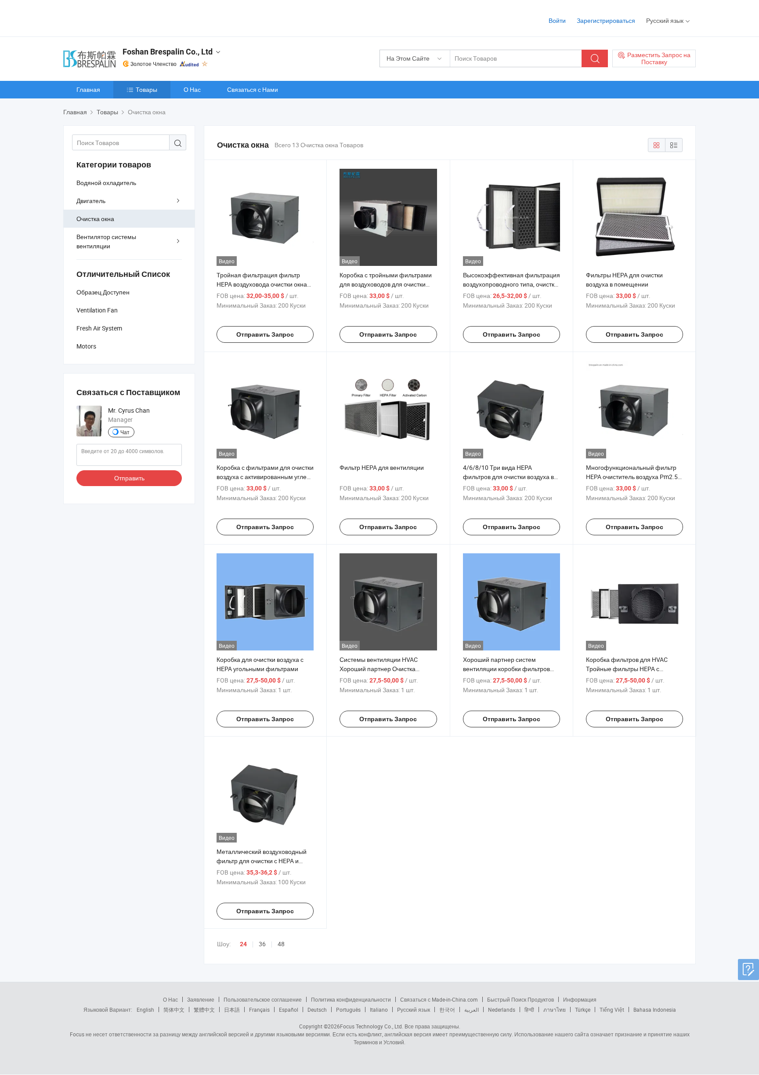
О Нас (192, 89)
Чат (125, 432)
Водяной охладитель (106, 182)
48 (281, 944)
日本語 (232, 1009)
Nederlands (501, 1009)
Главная (88, 89)
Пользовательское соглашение (263, 999)
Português (348, 1009)
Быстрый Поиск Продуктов (520, 999)
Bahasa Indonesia (654, 1009)
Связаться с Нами (252, 89)
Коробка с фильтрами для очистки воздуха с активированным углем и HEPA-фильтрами (265, 476)
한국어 (447, 1009)
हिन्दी (529, 1009)
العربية (471, 1009)
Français (259, 1009)
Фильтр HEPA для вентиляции (382, 467)
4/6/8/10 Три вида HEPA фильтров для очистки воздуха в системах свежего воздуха (508, 476)
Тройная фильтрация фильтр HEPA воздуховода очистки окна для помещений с (262, 284)
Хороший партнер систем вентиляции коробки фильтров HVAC (506, 668)
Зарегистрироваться (606, 20)
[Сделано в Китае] (119, 17)
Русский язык (413, 1009)
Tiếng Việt (612, 1009)
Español (288, 1009)
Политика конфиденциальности (351, 999)
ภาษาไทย (554, 1009)
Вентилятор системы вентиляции (106, 241)
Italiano (379, 1009)
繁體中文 (204, 1009)
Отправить (129, 478)
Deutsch (317, 1009)
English (145, 1009)
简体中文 (173, 1009)
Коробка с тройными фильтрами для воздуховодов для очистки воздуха (386, 284)
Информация (579, 999)
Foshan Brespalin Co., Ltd (168, 51)
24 (243, 944)
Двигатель (90, 200)
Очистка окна (95, 218)
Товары (146, 89)
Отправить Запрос (265, 334)
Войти (557, 20)
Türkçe (582, 1009)
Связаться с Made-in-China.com (439, 999)
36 (262, 944)
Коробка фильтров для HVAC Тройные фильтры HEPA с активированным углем (627, 668)
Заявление (200, 999)
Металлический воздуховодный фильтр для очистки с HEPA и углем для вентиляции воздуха (262, 860)
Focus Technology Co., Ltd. (371, 1026)
